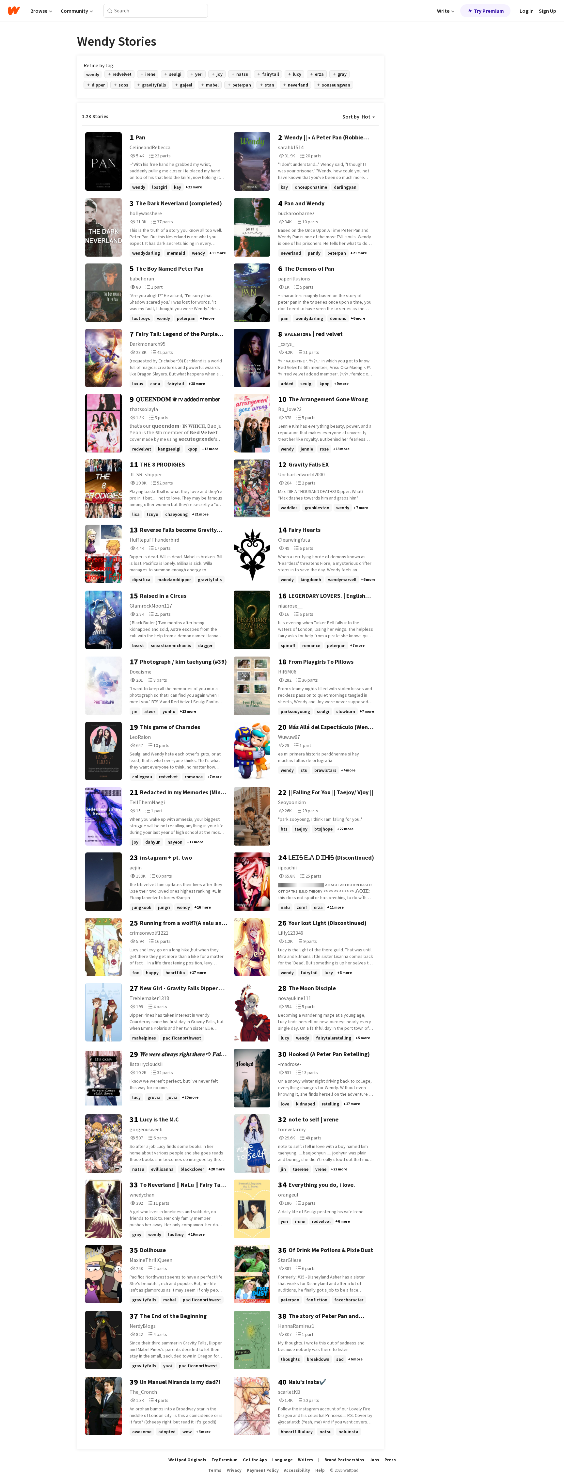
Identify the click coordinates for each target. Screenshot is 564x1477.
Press (390, 1460)
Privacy (234, 1470)
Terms (214, 1470)
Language (282, 1460)
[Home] (14, 10)
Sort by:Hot (356, 116)
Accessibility (297, 1470)
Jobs (374, 1460)
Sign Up (547, 11)
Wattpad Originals (187, 1460)
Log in (527, 11)
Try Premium (489, 11)
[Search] (109, 11)
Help (320, 1470)
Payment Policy (263, 1470)
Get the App (255, 1460)
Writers (305, 1460)
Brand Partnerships (344, 1460)
